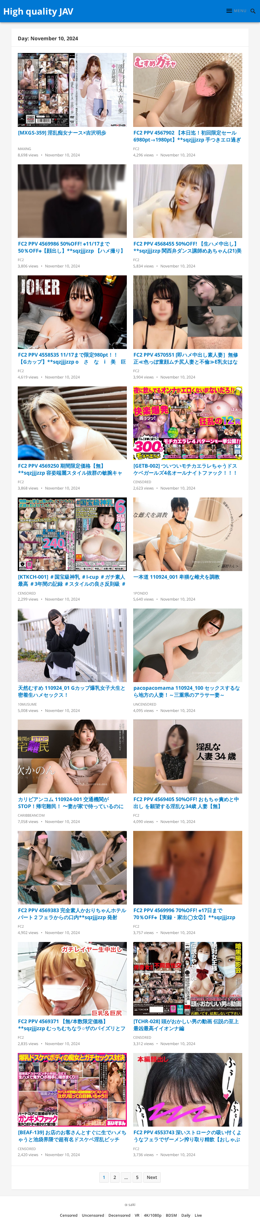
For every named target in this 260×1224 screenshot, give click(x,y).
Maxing (24, 148)
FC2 (136, 148)
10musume (27, 704)
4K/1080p (152, 1215)
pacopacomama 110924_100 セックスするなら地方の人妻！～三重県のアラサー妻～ (186, 691)
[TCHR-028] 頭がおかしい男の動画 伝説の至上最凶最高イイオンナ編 (186, 1025)
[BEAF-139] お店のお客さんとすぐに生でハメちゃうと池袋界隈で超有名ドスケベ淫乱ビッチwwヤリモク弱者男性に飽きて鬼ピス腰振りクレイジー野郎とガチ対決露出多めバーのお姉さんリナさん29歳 (72, 1136)
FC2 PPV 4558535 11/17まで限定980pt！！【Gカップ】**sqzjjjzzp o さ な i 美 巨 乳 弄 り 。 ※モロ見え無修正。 (72, 358)
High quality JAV (38, 11)
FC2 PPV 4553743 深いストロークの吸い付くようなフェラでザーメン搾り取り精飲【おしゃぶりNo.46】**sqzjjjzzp (187, 1136)
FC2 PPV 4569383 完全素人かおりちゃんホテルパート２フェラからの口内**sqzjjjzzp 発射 (72, 914)
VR (137, 1215)
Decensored (119, 1215)
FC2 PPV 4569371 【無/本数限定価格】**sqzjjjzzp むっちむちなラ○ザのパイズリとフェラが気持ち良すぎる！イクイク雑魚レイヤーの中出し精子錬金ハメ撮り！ (72, 1025)
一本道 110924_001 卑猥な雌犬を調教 (176, 576)
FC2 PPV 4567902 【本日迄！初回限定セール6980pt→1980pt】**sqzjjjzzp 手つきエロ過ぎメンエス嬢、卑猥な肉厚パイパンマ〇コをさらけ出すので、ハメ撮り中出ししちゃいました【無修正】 (187, 136)
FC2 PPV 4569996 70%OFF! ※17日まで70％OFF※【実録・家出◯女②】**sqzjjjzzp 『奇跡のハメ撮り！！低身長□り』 (184, 914)
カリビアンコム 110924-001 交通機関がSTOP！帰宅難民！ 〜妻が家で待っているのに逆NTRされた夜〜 (71, 803)
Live (198, 1215)
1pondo (140, 593)
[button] (236, 11)
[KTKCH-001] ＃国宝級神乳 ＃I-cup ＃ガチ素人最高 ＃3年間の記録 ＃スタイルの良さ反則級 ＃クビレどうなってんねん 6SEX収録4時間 (72, 580)
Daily (185, 1215)
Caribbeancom (31, 815)
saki (131, 1204)
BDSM (171, 1215)
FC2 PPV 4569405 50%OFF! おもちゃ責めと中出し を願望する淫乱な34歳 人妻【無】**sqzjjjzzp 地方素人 (186, 803)
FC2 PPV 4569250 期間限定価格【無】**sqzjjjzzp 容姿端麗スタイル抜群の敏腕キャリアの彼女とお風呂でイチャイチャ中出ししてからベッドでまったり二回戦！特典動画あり (71, 469)
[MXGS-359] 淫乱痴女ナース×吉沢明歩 (62, 132)
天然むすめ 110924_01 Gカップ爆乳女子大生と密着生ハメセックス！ (72, 691)
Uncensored (144, 704)
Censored (142, 481)
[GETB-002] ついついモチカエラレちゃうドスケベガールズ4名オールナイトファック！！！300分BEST (185, 469)
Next (152, 1177)
